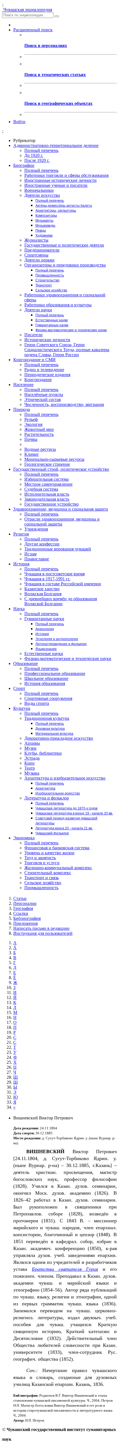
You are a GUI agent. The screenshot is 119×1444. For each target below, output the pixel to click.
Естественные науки (51, 320)
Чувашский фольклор (52, 833)
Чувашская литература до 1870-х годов (66, 808)
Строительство (47, 280)
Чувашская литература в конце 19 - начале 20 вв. (74, 813)
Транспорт (43, 285)
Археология (44, 629)
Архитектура (45, 788)
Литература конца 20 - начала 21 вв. (64, 828)
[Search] (57, 16)
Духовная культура (50, 729)
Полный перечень (49, 201)
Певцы (40, 230)
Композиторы (46, 216)
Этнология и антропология (56, 639)
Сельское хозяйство (51, 290)
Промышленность (49, 275)
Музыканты (44, 220)
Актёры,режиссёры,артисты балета (63, 206)
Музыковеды (45, 225)
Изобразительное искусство (57, 793)
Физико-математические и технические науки (71, 330)
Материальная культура (54, 734)
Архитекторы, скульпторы (55, 211)
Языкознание (46, 649)
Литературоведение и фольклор (61, 644)
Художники (44, 235)
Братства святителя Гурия (65, 1269)
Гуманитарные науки (51, 325)
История (42, 634)
